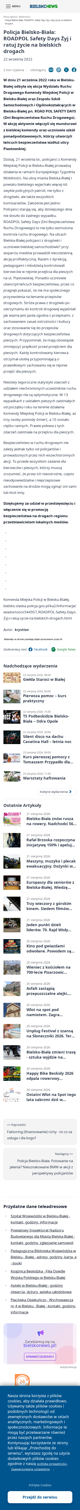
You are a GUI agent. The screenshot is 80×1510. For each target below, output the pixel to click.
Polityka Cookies (40, 1485)
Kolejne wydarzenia (54, 792)
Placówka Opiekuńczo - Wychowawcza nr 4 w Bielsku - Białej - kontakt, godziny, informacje (43, 1306)
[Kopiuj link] (51, 69)
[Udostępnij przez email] (58, 69)
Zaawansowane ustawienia (30, 1469)
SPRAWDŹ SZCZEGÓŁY (40, 1356)
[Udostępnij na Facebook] (74, 69)
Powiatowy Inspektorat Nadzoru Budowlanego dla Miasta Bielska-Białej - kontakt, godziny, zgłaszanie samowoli (43, 1236)
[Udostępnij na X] (66, 69)
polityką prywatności (52, 1464)
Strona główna (10, 16)
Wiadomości (25, 16)
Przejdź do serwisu (40, 1497)
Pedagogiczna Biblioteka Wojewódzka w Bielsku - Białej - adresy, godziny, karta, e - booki (44, 1257)
